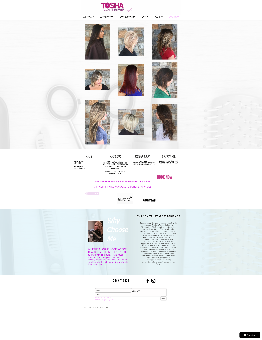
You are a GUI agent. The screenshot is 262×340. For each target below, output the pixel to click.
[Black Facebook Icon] (147, 281)
